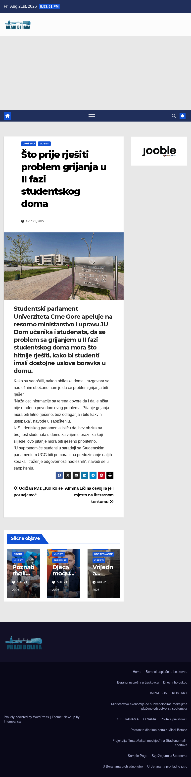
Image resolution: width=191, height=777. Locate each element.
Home (137, 672)
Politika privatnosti (174, 719)
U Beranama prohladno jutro (123, 766)
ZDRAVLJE (60, 560)
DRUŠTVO (29, 143)
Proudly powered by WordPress (27, 717)
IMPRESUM (159, 693)
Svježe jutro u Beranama (169, 756)
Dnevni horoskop (175, 682)
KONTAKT (179, 693)
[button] (174, 116)
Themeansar (12, 721)
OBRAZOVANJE (103, 554)
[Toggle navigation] (92, 116)
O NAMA (149, 719)
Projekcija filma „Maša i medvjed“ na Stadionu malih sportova (149, 743)
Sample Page (137, 756)
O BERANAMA (128, 719)
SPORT (18, 554)
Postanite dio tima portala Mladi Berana (159, 730)
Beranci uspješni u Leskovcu (166, 672)
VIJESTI (44, 143)
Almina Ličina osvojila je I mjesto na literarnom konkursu (89, 495)
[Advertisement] (95, 73)
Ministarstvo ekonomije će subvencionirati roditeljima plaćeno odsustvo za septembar (149, 706)
